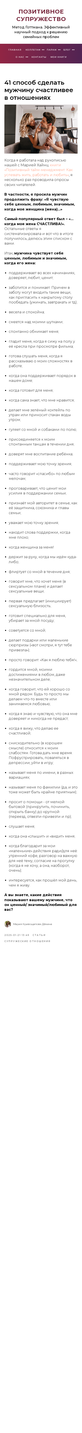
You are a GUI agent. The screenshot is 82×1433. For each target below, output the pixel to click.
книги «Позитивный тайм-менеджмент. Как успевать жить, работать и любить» (38, 170)
